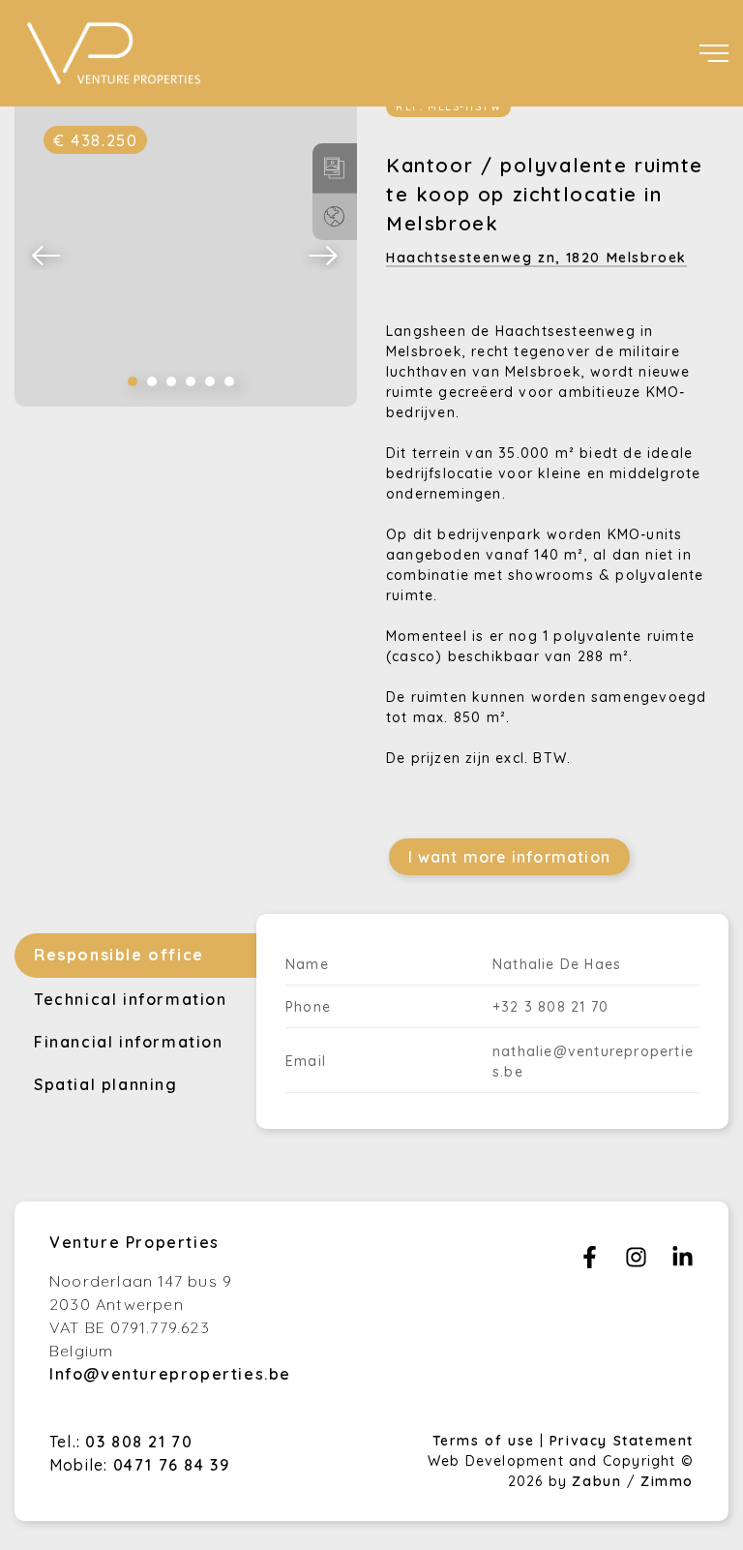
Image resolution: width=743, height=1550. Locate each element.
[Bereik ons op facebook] (590, 1262)
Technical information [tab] (130, 999)
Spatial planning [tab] (106, 1084)
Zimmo (667, 1481)
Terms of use (486, 1440)
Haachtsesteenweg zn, (536, 257)
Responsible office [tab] (119, 954)
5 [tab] (210, 381)
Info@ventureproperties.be (170, 1373)
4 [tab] (190, 381)
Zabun (596, 1481)
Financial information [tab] (128, 1041)
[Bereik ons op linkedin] (682, 1262)
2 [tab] (152, 381)
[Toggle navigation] (713, 53)
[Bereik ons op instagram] (636, 1262)
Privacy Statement (622, 1440)
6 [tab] (229, 381)
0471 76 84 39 (171, 1464)
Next (324, 254)
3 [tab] (171, 381)
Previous (47, 254)
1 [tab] (132, 381)
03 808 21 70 (139, 1441)
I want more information (509, 856)
